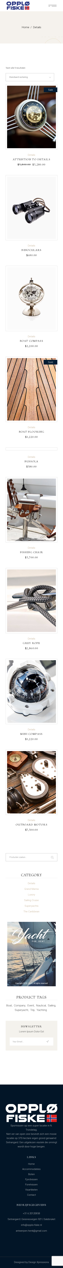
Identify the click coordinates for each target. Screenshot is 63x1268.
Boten (31, 1174)
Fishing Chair (31, 552)
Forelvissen (31, 1184)
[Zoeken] (52, 857)
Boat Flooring (31, 431)
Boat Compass (31, 341)
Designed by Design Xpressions (31, 1262)
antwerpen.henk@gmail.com (31, 1230)
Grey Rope (31, 643)
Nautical (41, 1005)
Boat (9, 1005)
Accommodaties (31, 1169)
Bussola (31, 461)
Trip (32, 1010)
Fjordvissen (31, 1179)
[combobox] (30, 77)
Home (31, 1163)
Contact (31, 1194)
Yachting (42, 1010)
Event (30, 1005)
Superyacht (21, 1010)
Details (31, 155)
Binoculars (31, 250)
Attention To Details (31, 159)
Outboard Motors (31, 824)
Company (19, 1005)
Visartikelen (31, 1189)
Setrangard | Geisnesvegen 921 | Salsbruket (31, 1219)
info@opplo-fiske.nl (31, 1225)
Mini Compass (31, 734)
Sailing (51, 1005)
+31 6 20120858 (31, 1213)
